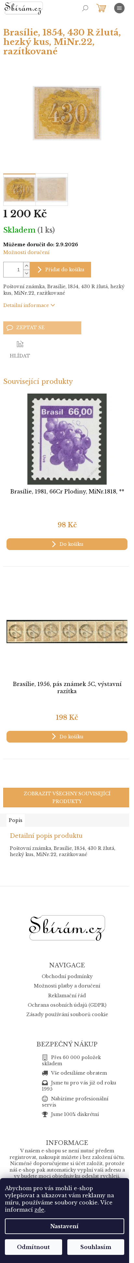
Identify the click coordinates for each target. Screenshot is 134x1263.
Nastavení (64, 1226)
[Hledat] (85, 8)
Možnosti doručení (26, 252)
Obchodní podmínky (67, 976)
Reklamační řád (67, 996)
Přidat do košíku (64, 270)
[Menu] (119, 8)
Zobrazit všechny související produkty (67, 797)
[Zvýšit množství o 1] (26, 266)
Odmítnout (33, 1247)
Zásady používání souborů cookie (67, 1014)
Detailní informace (26, 305)
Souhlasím (95, 1247)
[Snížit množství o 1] (26, 273)
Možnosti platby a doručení (67, 986)
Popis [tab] (15, 820)
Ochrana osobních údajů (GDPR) (67, 1005)
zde (39, 1209)
